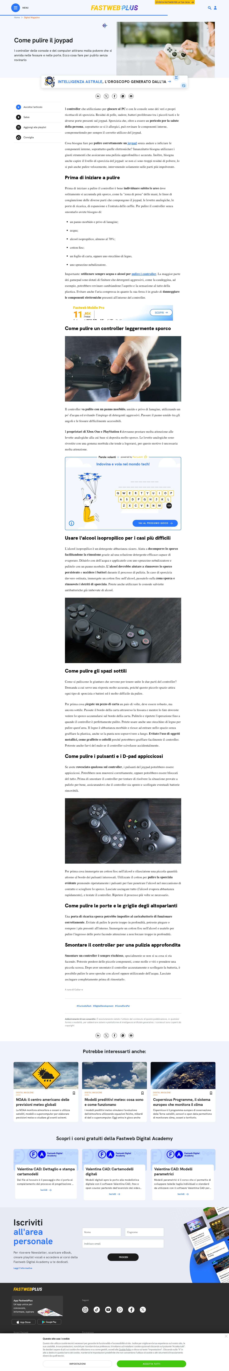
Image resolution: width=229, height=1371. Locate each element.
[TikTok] (97, 1309)
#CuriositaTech (84, 1006)
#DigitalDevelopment (103, 1006)
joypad (132, 143)
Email (131, 96)
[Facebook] (131, 1309)
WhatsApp (122, 96)
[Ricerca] (210, 7)
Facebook (114, 96)
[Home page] (114, 7)
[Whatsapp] (120, 1309)
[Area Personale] (215, 8)
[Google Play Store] (49, 1321)
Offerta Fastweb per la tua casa (173, 2)
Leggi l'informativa (23, 1268)
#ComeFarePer (122, 1006)
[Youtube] (108, 1309)
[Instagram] (85, 1309)
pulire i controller (144, 274)
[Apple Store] (24, 1321)
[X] (143, 1309)
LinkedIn (98, 96)
